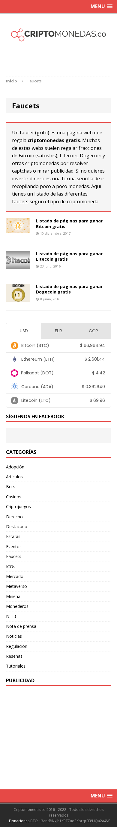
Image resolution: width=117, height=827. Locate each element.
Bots (10, 486)
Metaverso (16, 586)
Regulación (16, 646)
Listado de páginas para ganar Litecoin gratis (69, 256)
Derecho (14, 516)
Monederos (17, 606)
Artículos (14, 476)
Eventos (14, 546)
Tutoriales (16, 666)
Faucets (13, 556)
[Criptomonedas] (58, 34)
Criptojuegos (18, 506)
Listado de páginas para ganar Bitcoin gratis (69, 223)
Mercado (14, 576)
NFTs (11, 616)
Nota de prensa (21, 626)
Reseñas (14, 656)
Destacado (16, 526)
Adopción (15, 467)
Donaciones (19, 820)
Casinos (13, 496)
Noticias (14, 636)
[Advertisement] (61, 54)
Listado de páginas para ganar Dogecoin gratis (69, 289)
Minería (13, 596)
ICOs (10, 566)
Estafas (13, 536)
